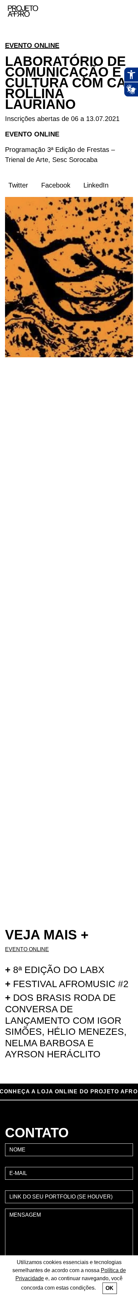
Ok (110, 1288)
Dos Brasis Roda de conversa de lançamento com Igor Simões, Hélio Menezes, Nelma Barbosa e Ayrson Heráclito (66, 1025)
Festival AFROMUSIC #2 (67, 984)
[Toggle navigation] (126, 11)
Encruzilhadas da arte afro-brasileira (125, 37)
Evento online (32, 45)
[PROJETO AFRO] (33, 11)
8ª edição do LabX (55, 970)
